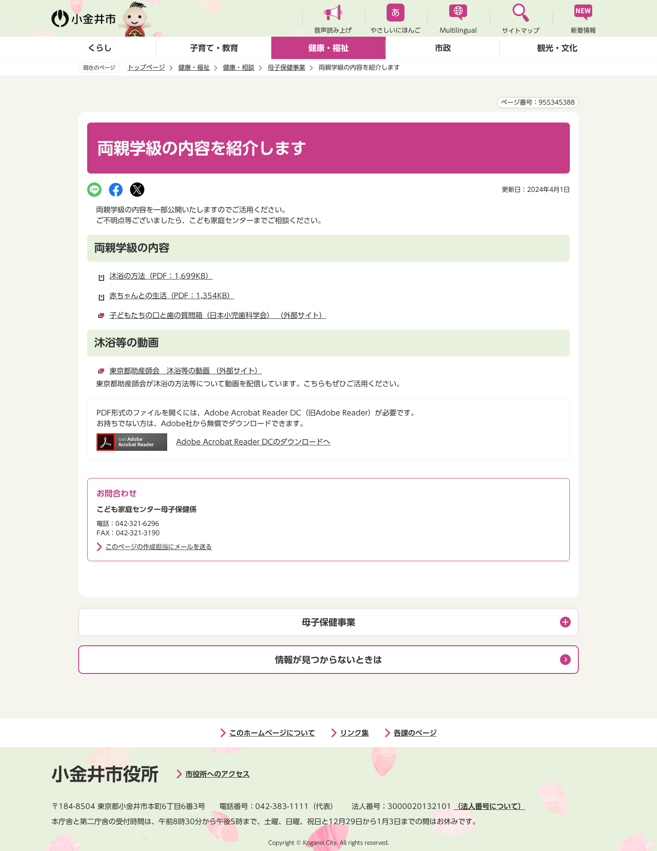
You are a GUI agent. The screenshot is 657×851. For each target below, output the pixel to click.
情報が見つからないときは (328, 659)
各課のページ (415, 733)
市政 (443, 48)
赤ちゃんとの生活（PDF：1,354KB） (172, 295)
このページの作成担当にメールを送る (158, 547)
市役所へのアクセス (217, 774)
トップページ (146, 67)
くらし (100, 48)
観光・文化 (557, 48)
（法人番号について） (489, 806)
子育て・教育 (214, 48)
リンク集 (354, 733)
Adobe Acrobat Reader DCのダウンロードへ (253, 441)
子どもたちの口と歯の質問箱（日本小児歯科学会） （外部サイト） (218, 315)
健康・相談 (238, 67)
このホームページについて (272, 733)
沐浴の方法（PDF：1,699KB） (161, 275)
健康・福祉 (328, 48)
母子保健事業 (286, 67)
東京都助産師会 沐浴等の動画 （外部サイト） (186, 370)
